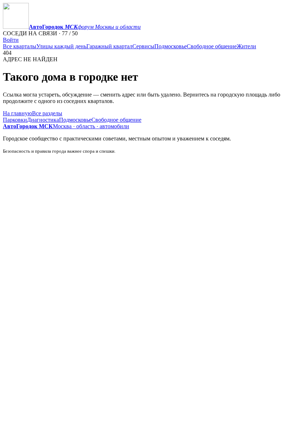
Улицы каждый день (61, 46)
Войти (11, 40)
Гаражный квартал (109, 46)
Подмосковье (170, 46)
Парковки (15, 120)
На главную (17, 113)
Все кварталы (19, 46)
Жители (246, 46)
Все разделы (47, 113)
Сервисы (143, 46)
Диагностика (43, 120)
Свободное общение (212, 46)
